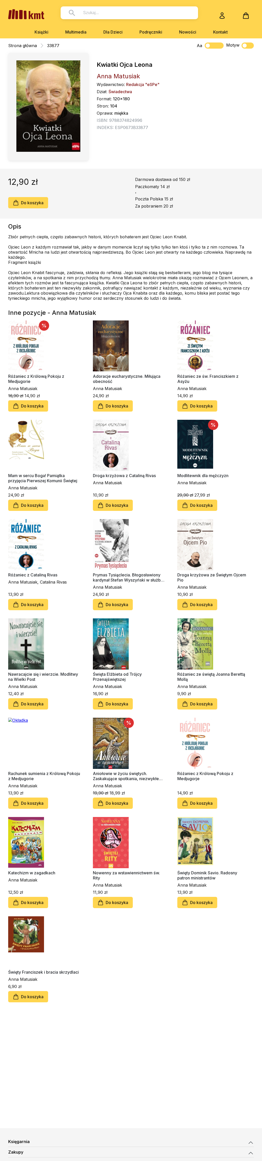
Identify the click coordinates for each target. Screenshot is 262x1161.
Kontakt (220, 32)
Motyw (232, 45)
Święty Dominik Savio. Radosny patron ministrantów (207, 875)
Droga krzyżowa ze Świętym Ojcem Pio (211, 577)
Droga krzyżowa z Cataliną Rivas (124, 475)
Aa (199, 45)
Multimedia (75, 32)
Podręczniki (150, 32)
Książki (41, 32)
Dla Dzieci (113, 32)
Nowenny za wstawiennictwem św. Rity (126, 875)
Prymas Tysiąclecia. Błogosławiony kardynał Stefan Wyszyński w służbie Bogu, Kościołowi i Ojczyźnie (128, 577)
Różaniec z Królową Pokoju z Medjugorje (205, 776)
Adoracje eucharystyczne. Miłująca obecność (126, 379)
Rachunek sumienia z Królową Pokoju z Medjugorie (44, 776)
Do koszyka (32, 202)
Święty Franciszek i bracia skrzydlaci (43, 972)
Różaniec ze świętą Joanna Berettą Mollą (211, 677)
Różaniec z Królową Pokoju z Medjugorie (36, 379)
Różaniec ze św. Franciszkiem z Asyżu (207, 379)
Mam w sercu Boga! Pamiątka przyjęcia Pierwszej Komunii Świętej (42, 478)
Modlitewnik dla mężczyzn (202, 475)
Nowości (187, 32)
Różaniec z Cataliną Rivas (32, 574)
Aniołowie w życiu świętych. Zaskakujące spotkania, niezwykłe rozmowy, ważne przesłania (126, 776)
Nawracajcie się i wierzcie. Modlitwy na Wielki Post (43, 677)
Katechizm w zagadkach (31, 872)
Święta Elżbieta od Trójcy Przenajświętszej (117, 677)
